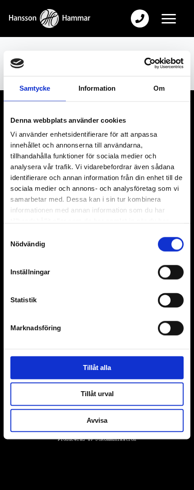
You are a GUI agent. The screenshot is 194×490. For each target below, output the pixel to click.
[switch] (171, 272)
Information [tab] (97, 88)
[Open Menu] (169, 18)
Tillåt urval (97, 394)
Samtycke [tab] (35, 88)
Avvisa (97, 420)
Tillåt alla (97, 367)
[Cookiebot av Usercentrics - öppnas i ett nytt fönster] (144, 63)
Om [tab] (159, 88)
